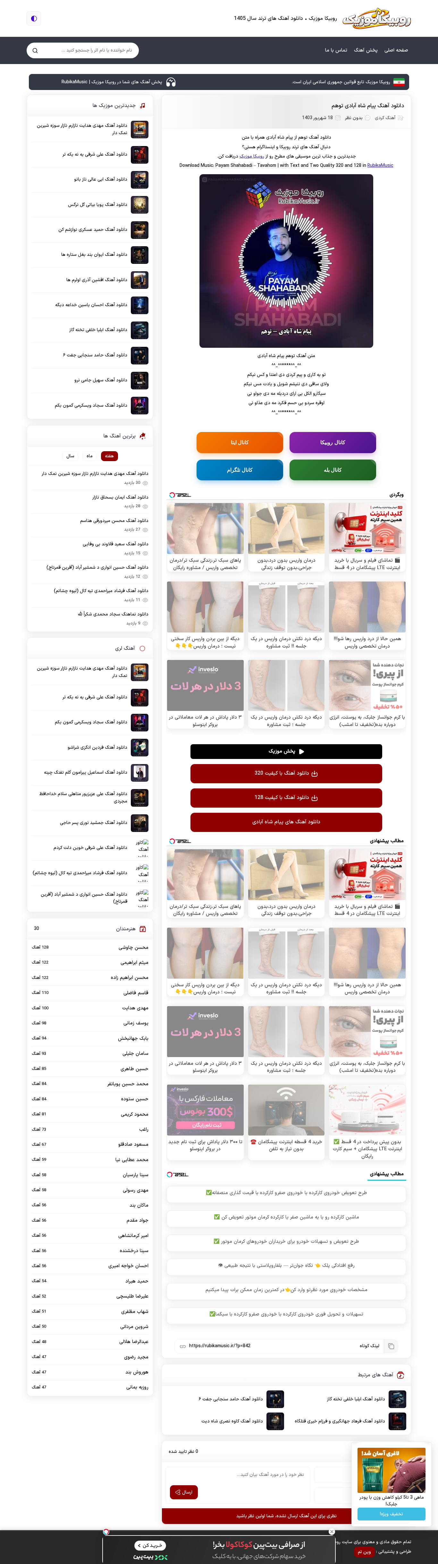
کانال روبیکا (332, 442)
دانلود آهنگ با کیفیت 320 (282, 773)
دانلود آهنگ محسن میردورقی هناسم (114, 520)
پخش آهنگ (366, 50)
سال (70, 456)
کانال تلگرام (240, 470)
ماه (90, 456)
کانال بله (333, 470)
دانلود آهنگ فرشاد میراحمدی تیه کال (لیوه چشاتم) (101, 591)
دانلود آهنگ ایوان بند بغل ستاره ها (94, 254)
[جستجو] (35, 50)
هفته (109, 456)
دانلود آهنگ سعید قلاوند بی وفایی (115, 544)
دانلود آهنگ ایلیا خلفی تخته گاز (356, 1399)
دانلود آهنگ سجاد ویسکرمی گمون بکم (91, 405)
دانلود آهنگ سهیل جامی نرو (100, 380)
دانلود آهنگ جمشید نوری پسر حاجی (93, 822)
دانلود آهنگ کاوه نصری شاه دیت (232, 1421)
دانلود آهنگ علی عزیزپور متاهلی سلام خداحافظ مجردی (83, 797)
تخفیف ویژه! (391, 1514)
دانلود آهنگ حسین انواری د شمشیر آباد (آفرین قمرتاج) (97, 567)
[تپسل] (106, 1531)
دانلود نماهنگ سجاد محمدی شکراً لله (113, 614)
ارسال (187, 1492)
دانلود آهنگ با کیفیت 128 (282, 798)
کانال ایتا (240, 442)
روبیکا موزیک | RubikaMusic (376, 18)
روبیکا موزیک (252, 156)
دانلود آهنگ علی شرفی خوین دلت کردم (90, 847)
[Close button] (332, 1531)
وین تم (364, 1552)
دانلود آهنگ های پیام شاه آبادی (286, 822)
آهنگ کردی (385, 118)
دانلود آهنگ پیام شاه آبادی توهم (368, 106)
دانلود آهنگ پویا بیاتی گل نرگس (97, 204)
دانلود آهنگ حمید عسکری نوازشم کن (92, 229)
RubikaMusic (380, 165)
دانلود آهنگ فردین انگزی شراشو (97, 747)
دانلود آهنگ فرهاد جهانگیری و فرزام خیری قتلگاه (340, 1421)
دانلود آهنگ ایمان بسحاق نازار (120, 497)
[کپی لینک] (391, 1346)
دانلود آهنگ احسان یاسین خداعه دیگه (91, 305)
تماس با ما (336, 50)
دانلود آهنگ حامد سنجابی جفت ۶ (231, 1399)
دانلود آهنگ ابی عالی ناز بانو (100, 179)
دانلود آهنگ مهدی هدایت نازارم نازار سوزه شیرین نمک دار (82, 129)
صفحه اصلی (396, 50)
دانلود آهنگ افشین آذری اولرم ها (96, 280)
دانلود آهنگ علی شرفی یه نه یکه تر (95, 154)
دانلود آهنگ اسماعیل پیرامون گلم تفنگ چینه (85, 772)
